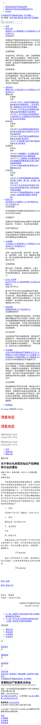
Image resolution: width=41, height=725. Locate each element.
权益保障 (9, 307)
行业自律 (25, 309)
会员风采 (32, 90)
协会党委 (10, 202)
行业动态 (9, 637)
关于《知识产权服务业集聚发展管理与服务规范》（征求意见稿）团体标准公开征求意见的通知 (24, 104)
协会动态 (21, 90)
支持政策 (20, 246)
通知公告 (10, 90)
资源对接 (21, 244)
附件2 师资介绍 (7, 585)
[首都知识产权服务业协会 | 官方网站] (16, 15)
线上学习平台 (12, 282)
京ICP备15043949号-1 (9, 696)
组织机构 (32, 31)
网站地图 (21, 674)
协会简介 (10, 31)
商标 (15, 18)
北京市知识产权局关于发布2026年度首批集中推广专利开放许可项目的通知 (24, 187)
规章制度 (21, 31)
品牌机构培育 (12, 309)
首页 (7, 26)
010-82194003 (14, 702)
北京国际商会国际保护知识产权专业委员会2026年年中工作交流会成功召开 (24, 131)
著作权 (20, 18)
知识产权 (27, 18)
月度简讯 (32, 244)
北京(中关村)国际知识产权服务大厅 (21, 352)
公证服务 (34, 355)
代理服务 (35, 18)
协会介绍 (9, 29)
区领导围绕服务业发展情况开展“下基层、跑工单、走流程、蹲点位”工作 (25, 180)
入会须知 (10, 244)
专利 (11, 18)
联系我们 (9, 405)
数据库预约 (22, 357)
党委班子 (21, 202)
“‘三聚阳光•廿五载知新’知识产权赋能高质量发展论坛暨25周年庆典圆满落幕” (25, 160)
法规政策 (34, 357)
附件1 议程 (5, 581)
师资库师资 (26, 282)
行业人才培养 (10, 280)
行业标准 (10, 357)
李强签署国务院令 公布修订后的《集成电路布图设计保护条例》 (24, 194)
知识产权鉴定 (22, 355)
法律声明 (30, 674)
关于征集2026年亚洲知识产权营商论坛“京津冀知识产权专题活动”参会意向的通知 (25, 116)
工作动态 (14, 204)
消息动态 (9, 87)
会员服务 (9, 241)
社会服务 (9, 350)
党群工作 (9, 199)
